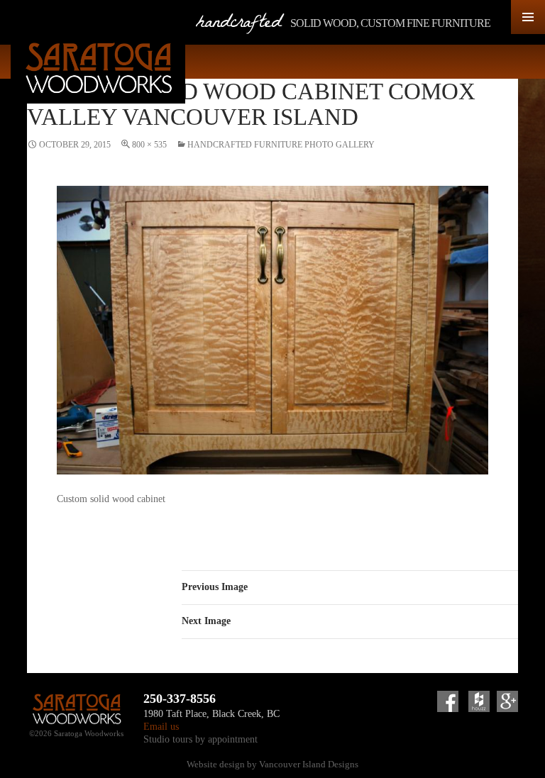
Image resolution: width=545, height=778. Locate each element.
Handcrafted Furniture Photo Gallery (281, 145)
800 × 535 (149, 145)
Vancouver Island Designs (308, 764)
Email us (161, 726)
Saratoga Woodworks (98, 68)
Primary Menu (528, 17)
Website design (216, 764)
